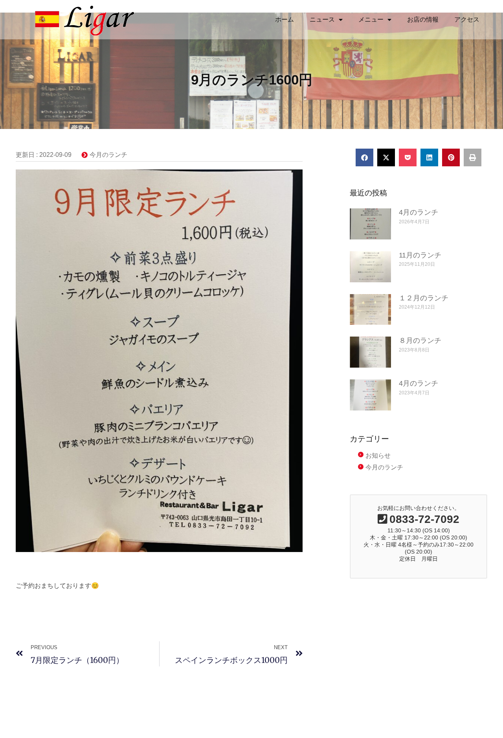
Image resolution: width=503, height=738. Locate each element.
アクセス (466, 19)
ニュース (322, 19)
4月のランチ (418, 212)
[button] (364, 157)
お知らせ (378, 455)
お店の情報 (423, 19)
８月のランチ (420, 340)
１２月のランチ (423, 298)
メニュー (371, 19)
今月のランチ (108, 154)
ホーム (284, 19)
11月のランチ (420, 255)
